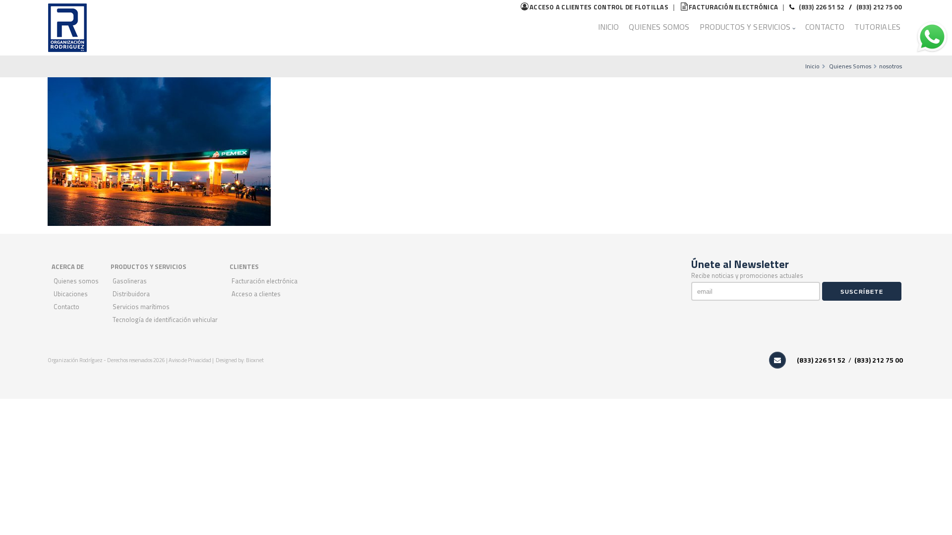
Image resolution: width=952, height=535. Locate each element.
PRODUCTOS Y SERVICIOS (148, 266)
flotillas (599, 7)
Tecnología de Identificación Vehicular (165, 319)
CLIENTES (244, 266)
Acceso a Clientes (256, 294)
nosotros (890, 66)
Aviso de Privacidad (190, 360)
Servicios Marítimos (141, 307)
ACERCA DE (68, 266)
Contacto (824, 27)
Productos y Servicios (745, 27)
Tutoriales (877, 27)
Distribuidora (131, 294)
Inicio (608, 27)
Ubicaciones (71, 294)
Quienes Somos (659, 27)
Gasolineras (130, 281)
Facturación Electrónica (265, 281)
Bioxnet (255, 360)
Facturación (733, 7)
